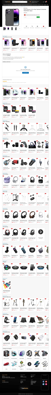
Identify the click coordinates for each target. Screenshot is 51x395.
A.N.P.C (32, 383)
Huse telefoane (14, 6)
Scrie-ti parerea (25, 72)
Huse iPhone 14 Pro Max (23, 6)
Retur (21, 382)
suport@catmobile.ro (5, 382)
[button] (48, 44)
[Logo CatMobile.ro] (7, 2)
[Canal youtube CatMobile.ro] (46, 381)
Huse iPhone (18, 6)
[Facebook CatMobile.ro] (44, 381)
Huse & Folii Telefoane (9, 6)
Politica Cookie (33, 382)
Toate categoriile (5, 6)
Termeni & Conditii (33, 381)
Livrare (22, 381)
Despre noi (32, 376)
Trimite (38, 17)
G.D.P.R (32, 384)
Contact (22, 376)
